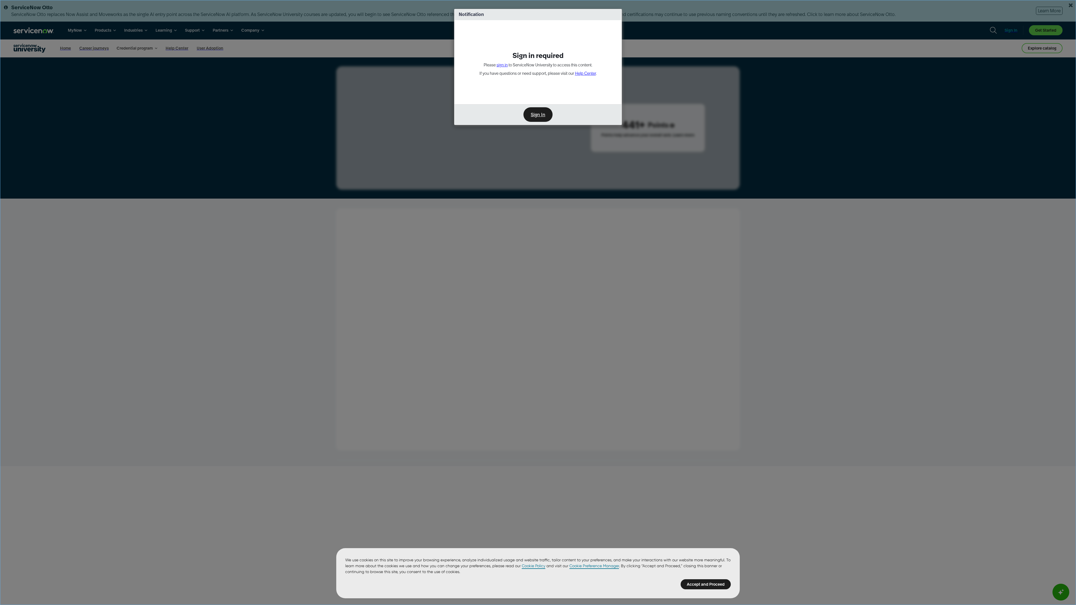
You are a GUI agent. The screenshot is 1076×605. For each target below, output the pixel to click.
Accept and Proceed (706, 584)
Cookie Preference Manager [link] (594, 566)
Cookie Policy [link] (533, 566)
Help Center (585, 73)
